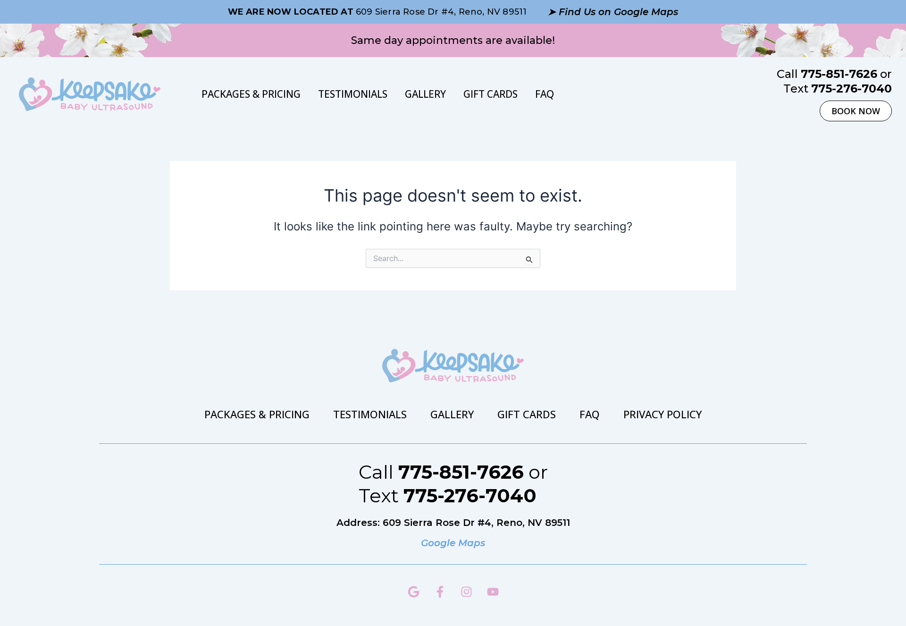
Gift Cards (490, 94)
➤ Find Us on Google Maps (613, 11)
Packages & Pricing (251, 94)
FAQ (544, 94)
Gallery (425, 94)
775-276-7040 (851, 88)
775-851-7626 (839, 74)
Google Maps (453, 543)
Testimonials (352, 94)
